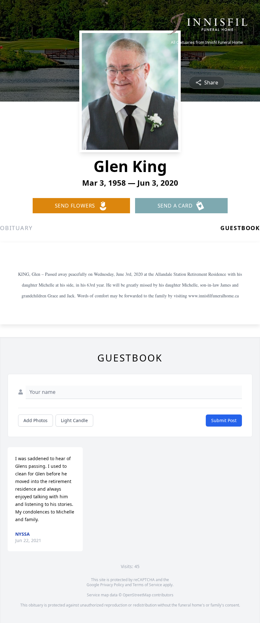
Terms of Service (147, 584)
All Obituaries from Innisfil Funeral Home (207, 42)
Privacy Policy (112, 584)
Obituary (16, 228)
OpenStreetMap (137, 595)
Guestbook (240, 228)
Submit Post (224, 420)
